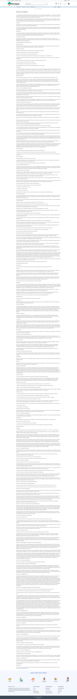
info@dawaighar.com (25, 668)
